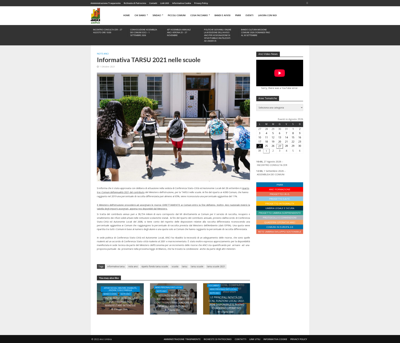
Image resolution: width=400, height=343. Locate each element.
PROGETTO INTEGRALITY (279, 203)
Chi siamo (140, 15)
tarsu (184, 266)
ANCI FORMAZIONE (279, 189)
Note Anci (103, 53)
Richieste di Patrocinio (135, 3)
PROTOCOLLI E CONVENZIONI (280, 217)
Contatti (153, 3)
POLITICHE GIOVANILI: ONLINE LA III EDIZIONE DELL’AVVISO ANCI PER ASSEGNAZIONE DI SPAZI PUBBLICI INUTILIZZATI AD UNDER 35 (217, 35)
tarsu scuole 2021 (216, 266)
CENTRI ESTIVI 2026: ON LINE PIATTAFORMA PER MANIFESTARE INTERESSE (120, 302)
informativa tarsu (116, 266)
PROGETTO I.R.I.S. (280, 194)
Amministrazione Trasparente (106, 3)
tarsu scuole (197, 266)
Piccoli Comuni (177, 15)
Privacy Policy (201, 3)
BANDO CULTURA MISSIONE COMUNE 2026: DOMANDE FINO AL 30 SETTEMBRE (255, 32)
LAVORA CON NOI (267, 15)
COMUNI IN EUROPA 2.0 (279, 226)
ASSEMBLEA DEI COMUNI (271, 174)
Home (126, 15)
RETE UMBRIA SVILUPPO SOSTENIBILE (279, 231)
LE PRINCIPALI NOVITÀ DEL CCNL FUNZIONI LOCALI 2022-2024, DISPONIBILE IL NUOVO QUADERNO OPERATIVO (227, 303)
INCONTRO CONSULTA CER (272, 164)
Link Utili (164, 3)
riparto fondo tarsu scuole (155, 266)
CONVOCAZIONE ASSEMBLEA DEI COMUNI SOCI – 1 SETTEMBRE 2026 (143, 32)
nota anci (133, 266)
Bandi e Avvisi (222, 15)
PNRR (238, 15)
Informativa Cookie (181, 3)
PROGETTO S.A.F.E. (279, 198)
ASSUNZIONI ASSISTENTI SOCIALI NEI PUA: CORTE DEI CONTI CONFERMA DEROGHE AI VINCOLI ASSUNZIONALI (173, 301)
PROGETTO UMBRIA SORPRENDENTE (280, 212)
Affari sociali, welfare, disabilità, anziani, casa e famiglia (120, 289)
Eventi (249, 15)
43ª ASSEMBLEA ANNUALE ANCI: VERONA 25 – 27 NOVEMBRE (179, 32)
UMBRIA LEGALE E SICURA (279, 208)
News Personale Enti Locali (168, 287)
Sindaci (156, 15)
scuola (175, 266)
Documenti (213, 285)
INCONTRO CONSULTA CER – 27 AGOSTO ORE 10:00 (107, 31)
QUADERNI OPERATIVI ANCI (279, 222)
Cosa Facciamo (199, 15)
